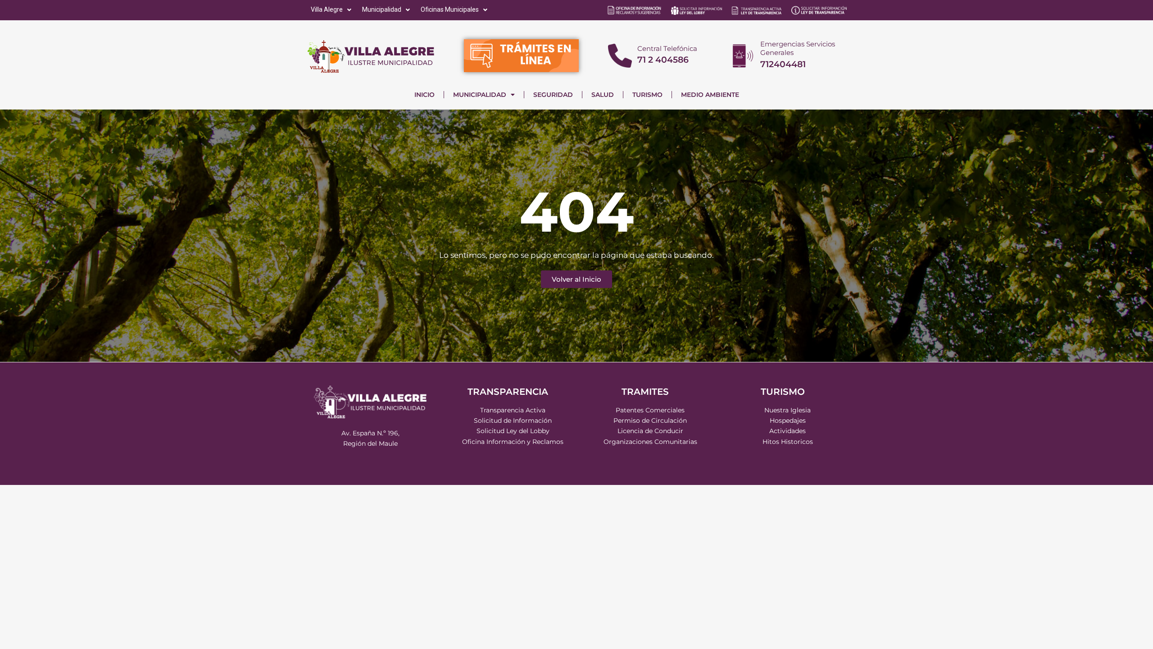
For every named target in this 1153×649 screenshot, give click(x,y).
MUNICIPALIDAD (479, 95)
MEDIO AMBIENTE (710, 95)
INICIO (424, 95)
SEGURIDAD (553, 95)
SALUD (602, 95)
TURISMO (647, 95)
